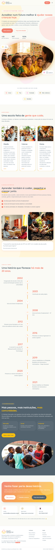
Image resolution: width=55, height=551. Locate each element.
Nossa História (32, 532)
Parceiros (44, 534)
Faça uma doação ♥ (39, 497)
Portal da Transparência (34, 538)
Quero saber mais (8, 435)
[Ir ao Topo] (52, 548)
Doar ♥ (47, 2)
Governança (31, 536)
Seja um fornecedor (46, 538)
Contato (44, 540)
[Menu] (52, 2)
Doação (44, 532)
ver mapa (18, 542)
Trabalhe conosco (24, 497)
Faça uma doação (21, 30)
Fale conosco (7, 30)
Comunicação (32, 534)
